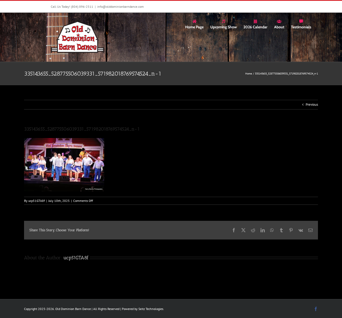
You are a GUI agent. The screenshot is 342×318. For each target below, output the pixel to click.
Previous (312, 104)
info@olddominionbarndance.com (120, 7)
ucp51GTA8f (36, 201)
